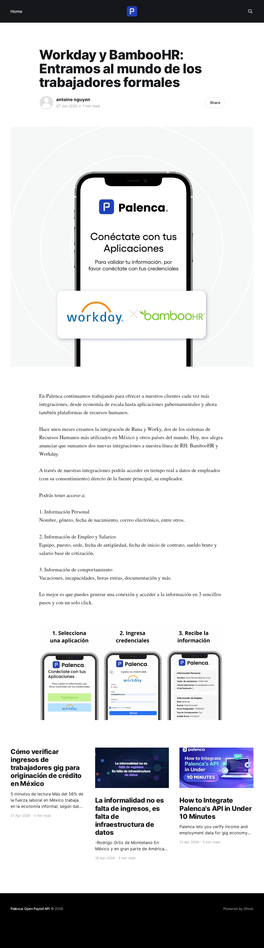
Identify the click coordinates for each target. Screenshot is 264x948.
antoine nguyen (73, 99)
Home (16, 11)
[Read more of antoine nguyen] (46, 102)
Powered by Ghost (238, 909)
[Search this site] (250, 11)
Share (215, 102)
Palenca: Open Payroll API (30, 909)
